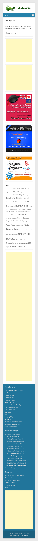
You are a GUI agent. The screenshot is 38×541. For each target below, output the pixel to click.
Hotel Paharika (11, 211)
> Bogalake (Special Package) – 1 (16, 463)
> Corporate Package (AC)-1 (15, 444)
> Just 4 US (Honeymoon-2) (14, 458)
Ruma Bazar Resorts (13, 234)
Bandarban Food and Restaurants (14, 475)
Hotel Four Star (23, 209)
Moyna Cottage (11, 221)
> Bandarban (10, 393)
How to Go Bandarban (11, 407)
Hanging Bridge (9, 417)
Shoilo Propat (22, 239)
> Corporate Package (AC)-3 (15, 448)
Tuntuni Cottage (21, 243)
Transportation (11, 243)
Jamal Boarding (13, 218)
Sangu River (16, 239)
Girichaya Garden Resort (17, 198)
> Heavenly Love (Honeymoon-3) (16, 460)
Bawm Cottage (16, 188)
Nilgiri (26, 221)
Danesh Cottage (17, 195)
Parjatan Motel (19, 225)
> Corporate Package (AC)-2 (15, 446)
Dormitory (25, 195)
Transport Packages (11, 468)
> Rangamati (10, 395)
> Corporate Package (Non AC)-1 (16, 451)
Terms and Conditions (11, 426)
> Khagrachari (10, 397)
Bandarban (9, 188)
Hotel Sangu (23, 215)
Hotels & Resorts (11, 215)
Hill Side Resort (19, 202)
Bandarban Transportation (12, 478)
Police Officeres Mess (23, 229)
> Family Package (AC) (13, 436)
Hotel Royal (23, 211)
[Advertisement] (19, 50)
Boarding (28, 188)
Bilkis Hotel (23, 188)
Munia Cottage (20, 221)
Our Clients (8, 412)
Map (6, 414)
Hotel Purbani (18, 211)
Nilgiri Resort (11, 225)
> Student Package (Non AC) (15, 441)
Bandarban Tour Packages (12, 434)
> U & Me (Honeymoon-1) (14, 456)
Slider (6, 487)
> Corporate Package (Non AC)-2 (16, 453)
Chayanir (15, 192)
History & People (10, 400)
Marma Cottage (23, 218)
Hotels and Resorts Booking (13, 405)
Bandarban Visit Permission (13, 424)
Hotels (28, 211)
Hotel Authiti (15, 209)
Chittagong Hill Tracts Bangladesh (14, 390)
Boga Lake (8, 192)
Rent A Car (8, 419)
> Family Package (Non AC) (14, 439)
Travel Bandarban (10, 409)
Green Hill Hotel (9, 201)
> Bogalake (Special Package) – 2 (16, 465)
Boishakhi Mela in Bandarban (13, 421)
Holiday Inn (21, 205)
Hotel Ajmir (11, 209)
